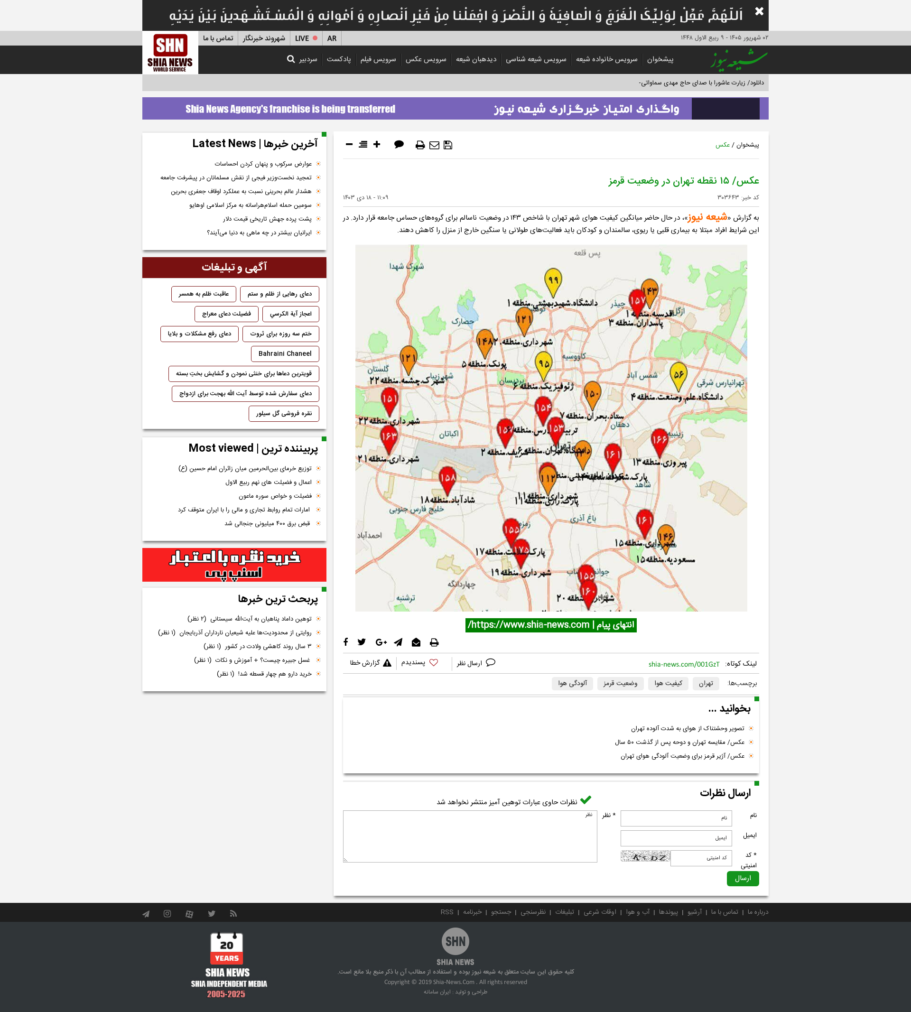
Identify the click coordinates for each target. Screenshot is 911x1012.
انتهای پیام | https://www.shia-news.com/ (551, 625)
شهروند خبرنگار (264, 39)
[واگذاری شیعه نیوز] (455, 106)
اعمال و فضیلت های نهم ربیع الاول (268, 482)
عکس (723, 145)
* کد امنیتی (749, 860)
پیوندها (668, 912)
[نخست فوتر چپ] (229, 964)
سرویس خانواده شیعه (607, 59)
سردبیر (308, 59)
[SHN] (170, 52)
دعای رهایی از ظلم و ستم (280, 294)
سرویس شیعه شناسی (536, 59)
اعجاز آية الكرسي (291, 314)
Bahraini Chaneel (285, 354)
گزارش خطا (365, 663)
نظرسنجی (533, 912)
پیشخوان (660, 59)
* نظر (609, 815)
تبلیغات (564, 912)
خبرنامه (472, 912)
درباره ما (758, 912)
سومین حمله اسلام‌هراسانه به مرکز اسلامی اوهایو (250, 205)
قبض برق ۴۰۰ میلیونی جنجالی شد (268, 524)
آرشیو (695, 912)
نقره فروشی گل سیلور (284, 414)
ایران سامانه (437, 992)
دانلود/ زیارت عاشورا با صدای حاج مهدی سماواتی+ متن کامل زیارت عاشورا (670, 83)
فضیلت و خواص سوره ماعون (275, 496)
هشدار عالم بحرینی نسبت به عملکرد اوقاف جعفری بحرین (241, 191)
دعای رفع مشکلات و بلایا (199, 334)
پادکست (339, 59)
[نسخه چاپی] (420, 145)
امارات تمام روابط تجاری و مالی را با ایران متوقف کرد (245, 510)
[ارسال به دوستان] (434, 145)
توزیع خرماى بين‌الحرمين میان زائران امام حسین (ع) (245, 469)
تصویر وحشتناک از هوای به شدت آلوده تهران (687, 729)
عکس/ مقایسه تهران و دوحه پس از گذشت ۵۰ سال (679, 742)
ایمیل (750, 835)
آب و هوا (638, 912)
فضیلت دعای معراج (226, 314)
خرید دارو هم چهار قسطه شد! (264, 674)
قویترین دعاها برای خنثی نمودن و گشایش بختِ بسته (244, 374)
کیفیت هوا (668, 683)
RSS (447, 912)
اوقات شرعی (600, 912)
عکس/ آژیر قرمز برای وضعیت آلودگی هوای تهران (682, 756)
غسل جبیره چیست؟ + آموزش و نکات (253, 660)
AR (331, 39)
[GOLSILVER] (234, 565)
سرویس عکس (426, 59)
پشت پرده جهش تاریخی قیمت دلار (267, 219)
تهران (706, 683)
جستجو (501, 912)
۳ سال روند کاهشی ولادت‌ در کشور (258, 646)
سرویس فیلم (378, 59)
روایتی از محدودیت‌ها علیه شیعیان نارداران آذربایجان (235, 633)
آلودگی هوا (572, 683)
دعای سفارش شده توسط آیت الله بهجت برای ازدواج (245, 394)
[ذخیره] (448, 145)
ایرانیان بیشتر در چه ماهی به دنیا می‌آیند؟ (259, 233)
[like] (424, 664)
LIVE (302, 39)
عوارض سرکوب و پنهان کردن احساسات (263, 164)
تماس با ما (218, 39)
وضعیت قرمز (621, 683)
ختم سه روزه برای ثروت (281, 334)
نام (753, 815)
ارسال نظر (470, 663)
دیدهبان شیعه (476, 59)
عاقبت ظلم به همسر (204, 294)
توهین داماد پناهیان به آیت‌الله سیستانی (249, 619)
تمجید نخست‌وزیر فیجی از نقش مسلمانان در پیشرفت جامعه (236, 178)
